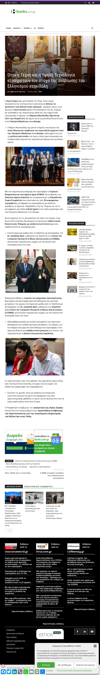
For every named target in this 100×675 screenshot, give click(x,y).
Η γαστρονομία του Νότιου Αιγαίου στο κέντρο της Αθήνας (79, 591)
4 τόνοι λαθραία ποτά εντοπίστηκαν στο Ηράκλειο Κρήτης (80, 600)
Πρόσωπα (14, 70)
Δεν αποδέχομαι (64, 665)
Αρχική (7, 33)
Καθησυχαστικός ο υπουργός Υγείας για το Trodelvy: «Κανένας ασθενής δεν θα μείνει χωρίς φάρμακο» (49, 614)
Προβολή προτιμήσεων (85, 665)
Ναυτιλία (8, 503)
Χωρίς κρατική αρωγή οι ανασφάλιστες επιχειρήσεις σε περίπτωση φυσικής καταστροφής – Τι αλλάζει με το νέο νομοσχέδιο (18, 562)
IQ (34, 28)
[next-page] (10, 530)
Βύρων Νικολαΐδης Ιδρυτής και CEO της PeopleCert (23, 464)
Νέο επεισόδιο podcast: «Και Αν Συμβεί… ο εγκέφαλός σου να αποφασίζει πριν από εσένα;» (18, 601)
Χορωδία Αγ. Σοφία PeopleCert (40, 467)
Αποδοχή (46, 665)
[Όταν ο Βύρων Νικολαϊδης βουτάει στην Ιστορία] (34, 498)
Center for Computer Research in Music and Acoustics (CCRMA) (36, 461)
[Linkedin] (89, 2)
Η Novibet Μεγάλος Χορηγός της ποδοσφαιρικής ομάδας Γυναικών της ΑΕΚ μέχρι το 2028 (87, 234)
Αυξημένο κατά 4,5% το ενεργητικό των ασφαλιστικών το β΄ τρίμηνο (18, 580)
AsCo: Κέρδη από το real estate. (18, 473)
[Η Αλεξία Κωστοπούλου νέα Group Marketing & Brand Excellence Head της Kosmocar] (72, 261)
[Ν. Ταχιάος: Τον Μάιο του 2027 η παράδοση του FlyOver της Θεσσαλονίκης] (72, 248)
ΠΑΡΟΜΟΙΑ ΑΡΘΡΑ (13, 487)
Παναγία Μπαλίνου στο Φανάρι (16, 467)
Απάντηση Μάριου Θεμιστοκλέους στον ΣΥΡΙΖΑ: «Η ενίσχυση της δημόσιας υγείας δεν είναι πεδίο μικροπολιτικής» (49, 562)
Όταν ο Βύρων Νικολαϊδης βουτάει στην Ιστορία (32, 508)
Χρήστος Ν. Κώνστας (17, 92)
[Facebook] (85, 2)
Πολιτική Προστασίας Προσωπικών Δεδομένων (74, 670)
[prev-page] (6, 530)
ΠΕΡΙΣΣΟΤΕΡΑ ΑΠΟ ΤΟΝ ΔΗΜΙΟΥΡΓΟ (38, 487)
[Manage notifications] (3, 666)
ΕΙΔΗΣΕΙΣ (16, 28)
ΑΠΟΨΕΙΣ (27, 28)
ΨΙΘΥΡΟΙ (41, 28)
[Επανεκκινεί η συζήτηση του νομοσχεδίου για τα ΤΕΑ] (72, 275)
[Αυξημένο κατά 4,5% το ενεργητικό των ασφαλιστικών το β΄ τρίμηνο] (72, 289)
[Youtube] (93, 2)
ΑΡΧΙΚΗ (8, 28)
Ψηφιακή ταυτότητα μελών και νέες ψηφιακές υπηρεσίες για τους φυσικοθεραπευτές (49, 588)
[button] (95, 646)
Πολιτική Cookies (46, 670)
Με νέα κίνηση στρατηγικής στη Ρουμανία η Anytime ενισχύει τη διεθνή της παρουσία (17, 590)
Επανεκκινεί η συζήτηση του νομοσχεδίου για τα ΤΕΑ (18, 572)
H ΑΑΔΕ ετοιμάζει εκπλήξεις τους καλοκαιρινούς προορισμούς (52, 475)
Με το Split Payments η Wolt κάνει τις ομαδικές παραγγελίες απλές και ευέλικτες (80, 572)
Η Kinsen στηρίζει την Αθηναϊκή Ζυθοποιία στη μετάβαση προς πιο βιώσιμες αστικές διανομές (80, 561)
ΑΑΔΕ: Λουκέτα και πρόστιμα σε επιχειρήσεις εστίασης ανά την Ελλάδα (81, 582)
